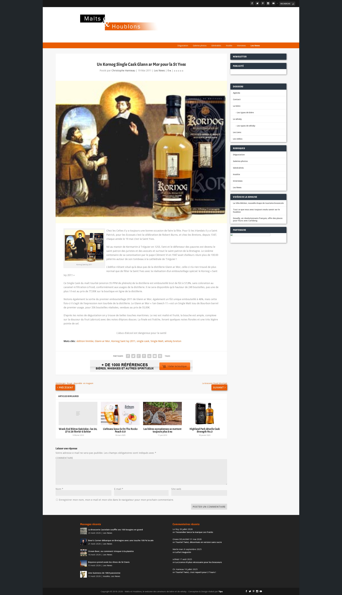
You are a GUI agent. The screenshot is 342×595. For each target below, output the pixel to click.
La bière (192, 39)
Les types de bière (245, 112)
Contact (237, 99)
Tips (220, 591)
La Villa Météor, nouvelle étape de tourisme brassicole (258, 203)
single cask (143, 341)
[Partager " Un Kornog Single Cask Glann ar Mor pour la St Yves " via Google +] (138, 356)
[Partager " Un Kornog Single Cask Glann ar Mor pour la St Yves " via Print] (160, 356)
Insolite (229, 45)
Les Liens (250, 39)
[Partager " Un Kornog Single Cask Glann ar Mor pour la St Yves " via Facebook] (128, 356)
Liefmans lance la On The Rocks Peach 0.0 (120, 430)
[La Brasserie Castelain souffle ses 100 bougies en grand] (83, 531)
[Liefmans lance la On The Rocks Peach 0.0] (120, 413)
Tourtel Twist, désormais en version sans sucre (198, 542)
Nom (59, 488)
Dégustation (182, 45)
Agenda (223, 39)
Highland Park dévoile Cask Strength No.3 (205, 430)
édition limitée (85, 341)
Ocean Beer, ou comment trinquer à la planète (111, 551)
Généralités (216, 45)
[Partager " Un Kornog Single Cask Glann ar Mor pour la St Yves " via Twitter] (133, 356)
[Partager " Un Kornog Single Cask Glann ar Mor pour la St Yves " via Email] (154, 356)
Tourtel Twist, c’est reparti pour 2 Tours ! (195, 572)
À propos (179, 39)
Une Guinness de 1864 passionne (104, 572)
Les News (255, 45)
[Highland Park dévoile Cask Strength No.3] (204, 413)
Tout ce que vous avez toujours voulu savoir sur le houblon (256, 210)
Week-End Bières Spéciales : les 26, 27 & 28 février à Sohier (78, 430)
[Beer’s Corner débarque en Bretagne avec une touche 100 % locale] (83, 541)
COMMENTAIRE (64, 457)
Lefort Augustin (183, 552)
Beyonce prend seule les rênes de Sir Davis (109, 562)
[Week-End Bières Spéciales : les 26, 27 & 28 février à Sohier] (78, 413)
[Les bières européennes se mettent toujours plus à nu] (162, 413)
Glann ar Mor (102, 341)
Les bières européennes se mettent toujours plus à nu (162, 430)
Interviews (241, 45)
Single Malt (157, 341)
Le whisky (208, 39)
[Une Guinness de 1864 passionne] (83, 574)
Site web (176, 488)
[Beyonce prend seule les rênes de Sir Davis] (83, 563)
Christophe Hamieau (123, 70)
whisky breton (173, 341)
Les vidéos (236, 39)
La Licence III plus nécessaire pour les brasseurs (198, 562)
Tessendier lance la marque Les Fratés (194, 532)
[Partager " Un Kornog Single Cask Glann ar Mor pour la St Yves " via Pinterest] (144, 356)
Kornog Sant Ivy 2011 (123, 341)
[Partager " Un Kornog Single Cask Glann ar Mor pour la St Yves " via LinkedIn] (149, 356)
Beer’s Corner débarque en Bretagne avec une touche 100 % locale (120, 540)
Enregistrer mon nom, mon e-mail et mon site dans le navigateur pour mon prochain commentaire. (116, 499)
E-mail (118, 488)
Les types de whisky (246, 125)
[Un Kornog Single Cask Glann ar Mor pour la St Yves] (141, 152)
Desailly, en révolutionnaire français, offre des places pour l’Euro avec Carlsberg (257, 219)
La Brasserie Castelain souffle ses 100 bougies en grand (115, 529)
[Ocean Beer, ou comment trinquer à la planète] (83, 552)
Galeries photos (200, 45)
